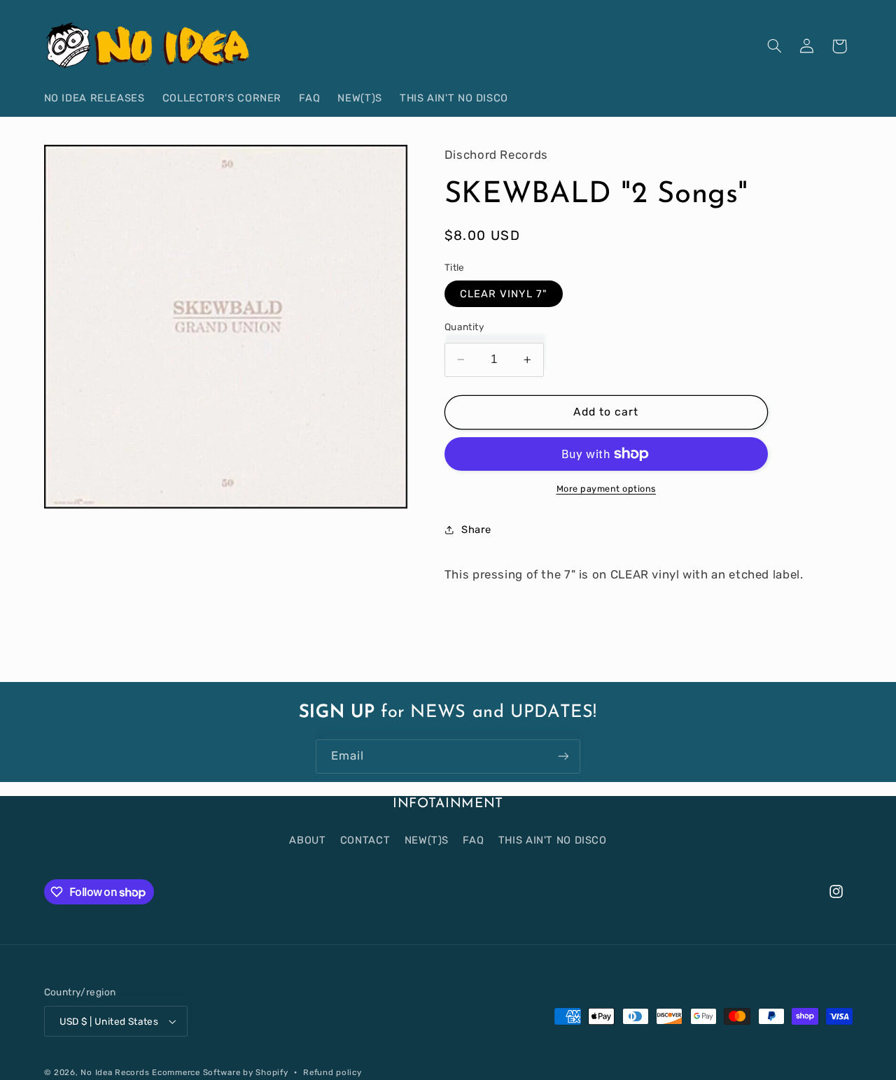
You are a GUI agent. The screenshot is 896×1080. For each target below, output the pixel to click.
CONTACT (365, 839)
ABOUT (307, 839)
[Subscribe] (563, 756)
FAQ (473, 839)
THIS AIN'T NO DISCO (552, 839)
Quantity (464, 326)
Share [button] (476, 529)
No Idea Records (114, 1072)
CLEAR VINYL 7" (504, 293)
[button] (774, 46)
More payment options (606, 488)
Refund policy (332, 1072)
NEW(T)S (427, 839)
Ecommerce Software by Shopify (220, 1072)
